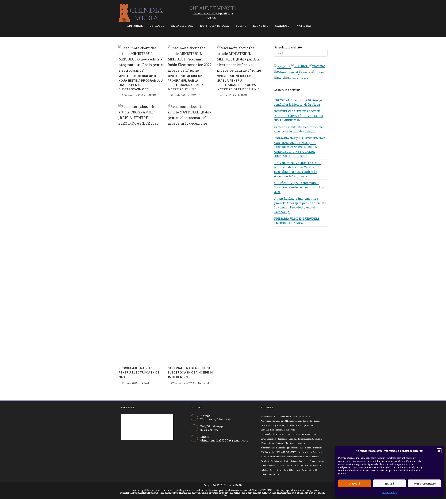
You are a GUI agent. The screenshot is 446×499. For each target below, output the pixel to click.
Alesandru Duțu (284, 416)
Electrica (279, 443)
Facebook (128, 407)
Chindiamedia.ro (294, 425)
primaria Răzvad (268, 465)
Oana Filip (265, 461)
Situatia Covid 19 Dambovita (288, 470)
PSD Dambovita (316, 465)
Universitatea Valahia (270, 474)
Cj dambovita (308, 425)
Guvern (301, 443)
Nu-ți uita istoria (313, 456)
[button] (439, 450)
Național (203, 383)
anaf (295, 416)
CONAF (315, 434)
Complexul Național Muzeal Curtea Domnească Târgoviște (285, 434)
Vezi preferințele (424, 483)
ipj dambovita (293, 447)
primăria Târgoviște (299, 465)
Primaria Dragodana (299, 461)
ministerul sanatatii (295, 456)
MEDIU (151, 95)
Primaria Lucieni (317, 461)
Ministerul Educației (276, 456)
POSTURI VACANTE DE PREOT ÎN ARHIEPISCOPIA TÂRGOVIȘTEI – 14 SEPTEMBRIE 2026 (298, 115)
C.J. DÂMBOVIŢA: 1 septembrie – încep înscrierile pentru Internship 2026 (299, 187)
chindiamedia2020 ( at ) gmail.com (224, 440)
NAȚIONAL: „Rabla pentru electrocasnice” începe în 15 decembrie (190, 372)
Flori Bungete (291, 443)
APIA (308, 416)
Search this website (288, 47)
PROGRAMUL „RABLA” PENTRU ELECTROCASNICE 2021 (139, 372)
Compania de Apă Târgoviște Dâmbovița (278, 429)
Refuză (389, 483)
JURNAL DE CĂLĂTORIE (286, 452)
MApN (263, 456)
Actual (145, 383)
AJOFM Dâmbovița (268, 416)
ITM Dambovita (267, 452)
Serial (272, 470)
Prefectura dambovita (280, 461)
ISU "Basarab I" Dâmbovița (311, 447)
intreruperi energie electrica (273, 447)
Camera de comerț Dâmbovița (273, 425)
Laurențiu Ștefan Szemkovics (310, 452)
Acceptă (354, 483)
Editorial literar (267, 443)
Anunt (301, 416)
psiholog (264, 470)
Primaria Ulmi (283, 465)
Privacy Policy (389, 492)
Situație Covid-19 (309, 470)
